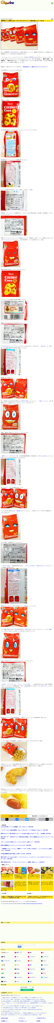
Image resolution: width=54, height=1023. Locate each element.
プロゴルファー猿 (13, 456)
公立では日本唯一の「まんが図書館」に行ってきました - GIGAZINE (17, 826)
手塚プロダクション (29, 629)
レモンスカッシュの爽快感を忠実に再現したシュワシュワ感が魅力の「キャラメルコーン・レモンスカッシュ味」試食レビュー (47, 877)
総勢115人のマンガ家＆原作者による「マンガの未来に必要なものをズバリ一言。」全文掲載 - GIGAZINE (26, 833)
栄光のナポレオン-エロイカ (43, 565)
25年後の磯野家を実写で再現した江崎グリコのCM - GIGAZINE (16, 853)
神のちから (43, 346)
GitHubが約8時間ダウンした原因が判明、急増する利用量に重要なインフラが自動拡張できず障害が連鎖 (24, 1021)
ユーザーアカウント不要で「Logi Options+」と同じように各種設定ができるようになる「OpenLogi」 (23, 1019)
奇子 (22, 686)
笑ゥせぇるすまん (43, 456)
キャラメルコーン (14, 52)
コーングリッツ (10, 213)
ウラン (18, 631)
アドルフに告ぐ (26, 684)
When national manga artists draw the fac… (33, 923)
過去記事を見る (27, 1010)
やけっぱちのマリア (42, 686)
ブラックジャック (11, 684)
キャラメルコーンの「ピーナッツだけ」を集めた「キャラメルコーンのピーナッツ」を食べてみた (34, 876)
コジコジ (16, 346)
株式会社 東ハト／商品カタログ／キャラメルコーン (35, 66)
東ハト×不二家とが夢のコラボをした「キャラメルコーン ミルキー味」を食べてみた (7, 875)
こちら (19, 1015)
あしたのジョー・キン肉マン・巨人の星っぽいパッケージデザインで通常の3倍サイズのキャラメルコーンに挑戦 (20, 876)
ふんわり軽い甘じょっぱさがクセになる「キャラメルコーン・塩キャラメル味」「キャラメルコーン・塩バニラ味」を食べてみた (20, 890)
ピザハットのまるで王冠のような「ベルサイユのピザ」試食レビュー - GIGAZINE (20, 842)
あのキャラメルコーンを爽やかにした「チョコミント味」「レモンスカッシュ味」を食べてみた (47, 890)
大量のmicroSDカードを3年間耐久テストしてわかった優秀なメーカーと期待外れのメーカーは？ (22, 1017)
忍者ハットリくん (43, 401)
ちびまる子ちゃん (6, 346)
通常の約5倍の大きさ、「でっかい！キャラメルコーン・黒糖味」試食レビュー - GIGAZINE (23, 862)
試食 (52, 19)
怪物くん (4, 456)
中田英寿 (31, 57)
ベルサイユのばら (6, 565)
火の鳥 (3, 684)
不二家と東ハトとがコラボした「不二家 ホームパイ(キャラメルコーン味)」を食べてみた (34, 889)
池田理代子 (19, 510)
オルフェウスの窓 (29, 565)
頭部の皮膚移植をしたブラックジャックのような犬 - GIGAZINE (16, 845)
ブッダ (19, 684)
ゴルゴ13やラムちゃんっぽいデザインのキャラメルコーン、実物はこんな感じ (7, 889)
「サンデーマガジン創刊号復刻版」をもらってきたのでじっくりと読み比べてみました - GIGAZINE (24, 830)
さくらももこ (7, 239)
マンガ (23, 921)
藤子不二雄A (25, 401)
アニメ (20, 921)
